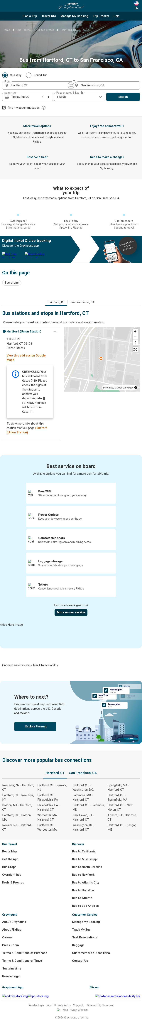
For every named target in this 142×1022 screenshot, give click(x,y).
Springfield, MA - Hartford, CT (118, 787)
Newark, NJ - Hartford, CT (16, 827)
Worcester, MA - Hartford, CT (48, 817)
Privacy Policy (62, 1005)
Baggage (78, 945)
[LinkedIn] (93, 996)
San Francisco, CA (82, 302)
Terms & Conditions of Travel (22, 960)
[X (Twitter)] (94, 996)
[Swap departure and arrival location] (71, 85)
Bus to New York (83, 874)
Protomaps (108, 387)
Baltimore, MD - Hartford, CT (82, 797)
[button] (31, 331)
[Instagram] (91, 996)
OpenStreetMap (125, 387)
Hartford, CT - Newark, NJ (52, 787)
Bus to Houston (83, 890)
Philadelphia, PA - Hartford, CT (48, 807)
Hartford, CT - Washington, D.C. (83, 787)
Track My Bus (81, 929)
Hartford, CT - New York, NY (18, 797)
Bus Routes (24, 29)
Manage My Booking (86, 922)
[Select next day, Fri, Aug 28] (48, 97)
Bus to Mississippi (84, 859)
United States (45, 29)
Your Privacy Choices (75, 1009)
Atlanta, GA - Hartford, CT (122, 817)
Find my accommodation (24, 107)
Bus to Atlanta (82, 898)
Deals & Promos (13, 882)
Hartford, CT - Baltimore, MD (88, 807)
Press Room (10, 945)
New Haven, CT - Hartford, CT (83, 817)
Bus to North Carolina (87, 867)
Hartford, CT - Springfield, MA (117, 797)
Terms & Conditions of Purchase (24, 953)
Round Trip (41, 75)
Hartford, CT (69, 29)
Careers (7, 937)
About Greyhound (14, 922)
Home (6, 29)
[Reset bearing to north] (135, 342)
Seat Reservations (84, 937)
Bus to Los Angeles (85, 906)
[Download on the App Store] (38, 996)
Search (123, 97)
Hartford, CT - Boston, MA (16, 817)
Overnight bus (11, 874)
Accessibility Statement (100, 1005)
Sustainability (11, 968)
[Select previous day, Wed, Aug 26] (43, 97)
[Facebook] (90, 996)
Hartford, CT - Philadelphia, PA (47, 797)
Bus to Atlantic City (85, 882)
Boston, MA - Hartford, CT (17, 807)
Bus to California (83, 851)
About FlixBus (11, 929)
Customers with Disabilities (91, 953)
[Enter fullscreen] (135, 349)
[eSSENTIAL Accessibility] (118, 996)
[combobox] (40, 85)
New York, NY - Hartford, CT (18, 787)
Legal (49, 1005)
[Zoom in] (135, 331)
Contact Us (80, 960)
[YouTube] (92, 996)
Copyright (78, 1005)
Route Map (9, 851)
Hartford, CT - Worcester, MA (47, 827)
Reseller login (11, 976)
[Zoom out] (135, 336)
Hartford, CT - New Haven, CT (120, 807)
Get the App (10, 859)
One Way (15, 75)
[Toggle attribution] (135, 387)
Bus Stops (9, 867)
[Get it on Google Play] (15, 996)
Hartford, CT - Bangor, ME (122, 827)
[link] (71, 712)
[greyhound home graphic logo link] (71, 5)
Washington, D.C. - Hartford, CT (84, 827)
